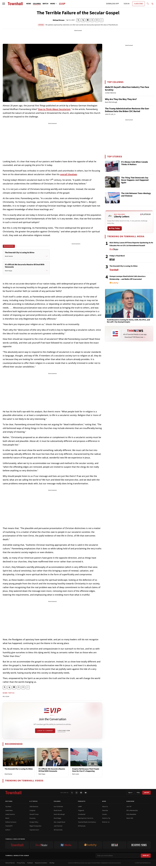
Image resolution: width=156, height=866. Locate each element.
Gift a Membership (132, 810)
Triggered (81, 810)
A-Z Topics (34, 801)
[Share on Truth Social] (83, 20)
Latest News (9, 810)
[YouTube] (85, 792)
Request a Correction (41, 863)
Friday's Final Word (117, 256)
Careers (104, 814)
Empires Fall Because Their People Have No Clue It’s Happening (85, 770)
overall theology (68, 174)
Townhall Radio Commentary (87, 822)
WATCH (45, 3)
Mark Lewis (75, 774)
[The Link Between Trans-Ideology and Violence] (112, 197)
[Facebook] (81, 792)
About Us (105, 807)
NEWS (28, 3)
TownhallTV (9, 826)
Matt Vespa (41, 774)
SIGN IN (126, 3)
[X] (72, 792)
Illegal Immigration (35, 826)
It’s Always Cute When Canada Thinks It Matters (134, 163)
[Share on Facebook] (88, 20)
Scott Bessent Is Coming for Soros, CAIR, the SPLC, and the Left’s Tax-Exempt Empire (128, 321)
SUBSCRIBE (138, 3)
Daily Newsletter (131, 814)
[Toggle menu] (3, 3)
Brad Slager (57, 818)
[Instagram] (76, 792)
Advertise (105, 810)
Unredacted (81, 814)
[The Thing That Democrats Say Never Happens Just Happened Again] (112, 182)
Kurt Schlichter (58, 807)
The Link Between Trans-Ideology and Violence (136, 194)
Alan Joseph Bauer (59, 822)
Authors (7, 830)
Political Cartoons (10, 822)
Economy (32, 818)
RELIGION (6, 697)
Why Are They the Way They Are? (121, 99)
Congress (32, 810)
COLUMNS (37, 3)
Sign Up (146, 855)
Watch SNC (129, 818)
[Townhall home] (13, 792)
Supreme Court (34, 830)
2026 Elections (34, 807)
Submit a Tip (106, 818)
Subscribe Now (64, 731)
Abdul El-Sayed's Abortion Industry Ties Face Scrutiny (127, 88)
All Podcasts (81, 826)
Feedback (30, 863)
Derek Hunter (58, 810)
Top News (8, 807)
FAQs (138, 793)
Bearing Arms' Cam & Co (85, 818)
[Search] (148, 3)
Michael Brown (58, 20)
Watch (7, 818)
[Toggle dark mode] (153, 3)
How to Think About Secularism (54, 109)
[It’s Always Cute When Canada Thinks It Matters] (112, 166)
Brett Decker (8, 774)
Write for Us (105, 822)
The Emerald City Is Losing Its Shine (19, 769)
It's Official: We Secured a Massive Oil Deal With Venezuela (51, 770)
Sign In (130, 793)
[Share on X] (78, 20)
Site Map (51, 863)
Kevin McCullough (59, 814)
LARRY (80, 807)
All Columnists (58, 830)
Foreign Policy (34, 822)
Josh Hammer (58, 826)
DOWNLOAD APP (112, 3)
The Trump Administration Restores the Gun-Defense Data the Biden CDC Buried (127, 110)
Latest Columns (10, 814)
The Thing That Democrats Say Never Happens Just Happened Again (134, 180)
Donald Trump (34, 814)
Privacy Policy (21, 863)
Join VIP (146, 793)
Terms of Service (10, 863)
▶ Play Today (114, 228)
